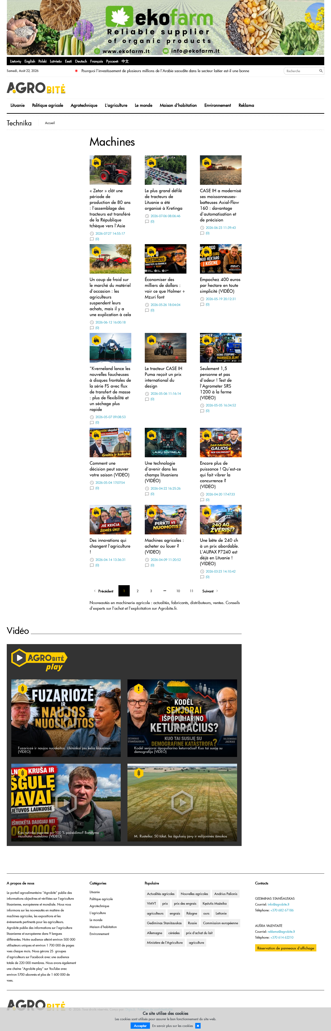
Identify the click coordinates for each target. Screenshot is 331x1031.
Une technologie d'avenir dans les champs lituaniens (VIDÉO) (161, 471)
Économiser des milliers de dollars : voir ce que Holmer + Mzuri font (165, 288)
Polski (43, 60)
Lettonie (221, 913)
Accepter (140, 1025)
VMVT (151, 903)
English (30, 60)
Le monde (143, 105)
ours (206, 913)
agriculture (196, 942)
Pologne (191, 913)
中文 (125, 60)
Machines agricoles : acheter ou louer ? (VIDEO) (164, 546)
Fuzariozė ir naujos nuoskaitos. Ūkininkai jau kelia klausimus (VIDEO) (64, 749)
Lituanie (18, 105)
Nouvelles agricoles (194, 893)
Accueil (50, 123)
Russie (192, 923)
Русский (112, 60)
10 (178, 591)
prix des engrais (185, 903)
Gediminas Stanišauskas (164, 923)
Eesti (68, 60)
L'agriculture (116, 105)
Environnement (217, 105)
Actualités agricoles (161, 893)
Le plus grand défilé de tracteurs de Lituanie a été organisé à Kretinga (163, 199)
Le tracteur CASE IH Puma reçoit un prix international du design (163, 377)
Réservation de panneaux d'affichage (285, 947)
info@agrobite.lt (278, 904)
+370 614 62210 (281, 937)
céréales (174, 933)
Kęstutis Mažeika (215, 903)
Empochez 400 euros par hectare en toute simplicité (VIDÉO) (220, 285)
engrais (175, 913)
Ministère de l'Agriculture (165, 942)
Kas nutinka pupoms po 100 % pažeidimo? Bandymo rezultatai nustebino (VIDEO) (58, 834)
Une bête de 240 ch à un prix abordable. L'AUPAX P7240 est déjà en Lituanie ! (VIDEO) (219, 551)
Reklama (246, 105)
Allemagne (154, 933)
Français (96, 60)
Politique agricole (47, 105)
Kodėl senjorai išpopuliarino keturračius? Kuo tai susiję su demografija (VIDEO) (178, 749)
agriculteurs (155, 913)
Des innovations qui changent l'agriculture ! (110, 546)
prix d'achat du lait (199, 933)
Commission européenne (220, 923)
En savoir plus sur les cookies (172, 1026)
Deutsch (81, 60)
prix (165, 903)
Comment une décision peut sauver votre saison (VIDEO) (109, 469)
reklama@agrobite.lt (281, 931)
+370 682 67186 (282, 910)
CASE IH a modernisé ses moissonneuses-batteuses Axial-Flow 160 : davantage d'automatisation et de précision (220, 205)
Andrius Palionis (225, 893)
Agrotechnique (84, 105)
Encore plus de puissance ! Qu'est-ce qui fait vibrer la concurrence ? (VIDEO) (220, 474)
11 (191, 591)
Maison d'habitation (178, 105)
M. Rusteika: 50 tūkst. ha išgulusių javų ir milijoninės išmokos (180, 835)
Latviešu (56, 60)
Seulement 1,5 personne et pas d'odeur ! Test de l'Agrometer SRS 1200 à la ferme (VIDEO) (216, 382)
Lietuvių (15, 60)
